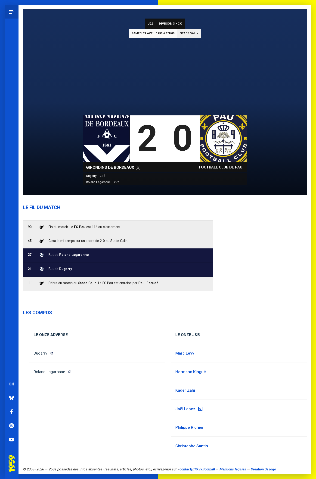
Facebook (12, 412)
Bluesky (12, 398)
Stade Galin (189, 33)
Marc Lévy (184, 353)
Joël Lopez (185, 408)
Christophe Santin (191, 446)
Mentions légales (233, 469)
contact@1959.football (197, 469)
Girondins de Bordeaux (113, 167)
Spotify (12, 426)
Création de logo (263, 469)
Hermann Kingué (190, 371)
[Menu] (12, 12)
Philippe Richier (189, 427)
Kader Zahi (185, 390)
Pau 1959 (13, 457)
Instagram (12, 384)
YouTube (12, 440)
